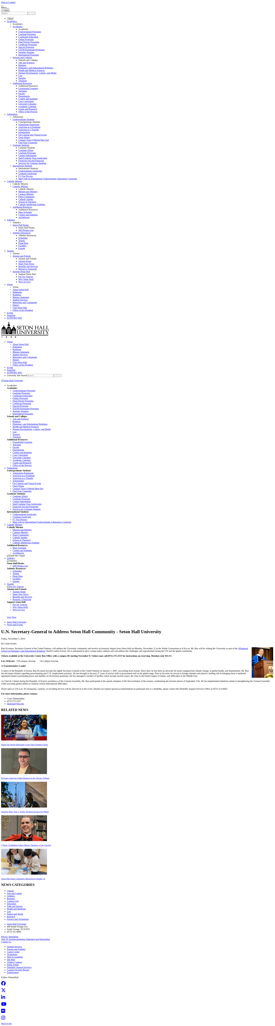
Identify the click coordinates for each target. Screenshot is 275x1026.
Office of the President (23, 310)
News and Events (15, 624)
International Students (22, 166)
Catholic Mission (14, 181)
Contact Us (6, 942)
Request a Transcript (27, 269)
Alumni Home (24, 261)
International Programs (28, 55)
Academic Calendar (27, 106)
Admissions (12, 114)
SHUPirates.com (26, 230)
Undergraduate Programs (29, 32)
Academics (12, 21)
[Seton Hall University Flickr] (4, 1012)
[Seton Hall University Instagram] (4, 1018)
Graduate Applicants (27, 173)
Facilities (22, 246)
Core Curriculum (26, 101)
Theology (22, 81)
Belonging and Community (25, 302)
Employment (12, 972)
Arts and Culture (14, 893)
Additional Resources (22, 83)
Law (20, 75)
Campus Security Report (18, 970)
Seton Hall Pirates (21, 225)
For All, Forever (25, 276)
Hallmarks (17, 292)
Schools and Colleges (22, 57)
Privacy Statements (9, 936)
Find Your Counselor (27, 142)
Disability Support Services (19, 967)
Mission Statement (21, 297)
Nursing (22, 78)
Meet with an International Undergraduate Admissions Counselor (47, 178)
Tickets (21, 240)
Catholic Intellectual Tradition (31, 204)
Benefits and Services (28, 266)
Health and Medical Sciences (31, 70)
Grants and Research (27, 109)
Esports (21, 248)
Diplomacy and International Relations (35, 68)
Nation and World (15, 914)
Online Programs (26, 39)
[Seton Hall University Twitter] (4, 991)
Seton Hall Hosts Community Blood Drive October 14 (23, 879)
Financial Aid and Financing (31, 160)
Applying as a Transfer (28, 130)
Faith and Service (15, 906)
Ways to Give (24, 282)
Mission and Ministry (28, 191)
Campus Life (13, 901)
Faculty (21, 93)
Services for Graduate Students (32, 163)
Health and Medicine (16, 909)
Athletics (11, 220)
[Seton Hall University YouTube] (4, 1005)
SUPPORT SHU (14, 318)
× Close (5, 10)
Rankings (17, 295)
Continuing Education (28, 37)
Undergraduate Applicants (30, 171)
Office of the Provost (27, 111)
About (10, 284)
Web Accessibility (15, 957)
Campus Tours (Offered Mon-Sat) (33, 140)
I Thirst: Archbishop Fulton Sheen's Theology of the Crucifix (26, 845)
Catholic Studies (25, 199)
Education (11, 904)
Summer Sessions (26, 52)
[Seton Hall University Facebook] (4, 984)
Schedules (23, 238)
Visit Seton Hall (20, 307)
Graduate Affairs (25, 150)
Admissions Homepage (28, 124)
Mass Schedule (25, 212)
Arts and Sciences (26, 62)
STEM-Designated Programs (31, 50)
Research (11, 916)
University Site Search (17, 375)
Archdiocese (24, 217)
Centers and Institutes (28, 99)
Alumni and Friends (22, 256)
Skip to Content (8, 2)
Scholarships (24, 132)
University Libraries (27, 104)
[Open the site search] (2, 5)
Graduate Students (21, 145)
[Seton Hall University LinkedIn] (4, 998)
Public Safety (13, 965)
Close (10, 19)
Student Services (20, 300)
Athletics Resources (22, 233)
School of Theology (27, 202)
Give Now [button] (11, 617)
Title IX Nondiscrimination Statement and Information (25, 939)
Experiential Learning (28, 88)
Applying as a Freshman (29, 127)
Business (22, 65)
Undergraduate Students (23, 119)
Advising (22, 91)
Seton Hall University (16, 622)
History (16, 305)
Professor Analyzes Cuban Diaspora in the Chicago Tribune (25, 778)
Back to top (6, 1023)
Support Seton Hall (21, 271)
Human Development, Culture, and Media (37, 73)
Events (10, 313)
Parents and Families (16, 949)
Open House (24, 137)
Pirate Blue (23, 243)
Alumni (10, 251)
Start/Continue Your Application (32, 158)
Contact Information (27, 155)
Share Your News (26, 264)
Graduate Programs (27, 34)
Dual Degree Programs (28, 42)
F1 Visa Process (25, 176)
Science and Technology (18, 919)
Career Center (13, 952)
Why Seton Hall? (26, 279)
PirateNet (11, 315)
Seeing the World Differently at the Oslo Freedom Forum (24, 745)
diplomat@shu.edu (15, 704)
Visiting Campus (14, 962)
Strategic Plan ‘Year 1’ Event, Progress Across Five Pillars (25, 812)
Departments (24, 96)
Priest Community (26, 197)
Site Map (11, 959)
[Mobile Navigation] (7, 8)
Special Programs (26, 47)
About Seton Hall (21, 289)
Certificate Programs (27, 44)
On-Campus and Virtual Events (32, 135)
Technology (12, 954)
